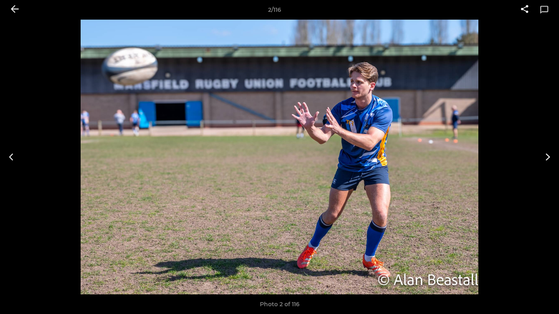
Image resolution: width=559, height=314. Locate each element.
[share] (525, 10)
